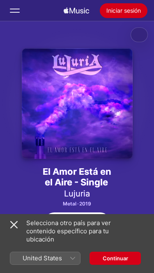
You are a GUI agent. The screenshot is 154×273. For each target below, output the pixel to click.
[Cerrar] (14, 224)
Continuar (115, 258)
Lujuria (77, 194)
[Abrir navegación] (15, 11)
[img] (76, 10)
